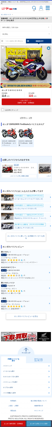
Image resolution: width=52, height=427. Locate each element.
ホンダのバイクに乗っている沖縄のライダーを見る (26, 237)
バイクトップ (7, 366)
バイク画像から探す (9, 393)
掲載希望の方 (38, 406)
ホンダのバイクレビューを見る (26, 316)
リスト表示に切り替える (14, 41)
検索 (34, 10)
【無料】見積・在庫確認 (25, 102)
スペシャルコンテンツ (38, 360)
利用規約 (13, 401)
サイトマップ (38, 410)
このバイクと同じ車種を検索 (19, 176)
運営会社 (13, 410)
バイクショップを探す (10, 382)
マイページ (41, 10)
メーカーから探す (9, 371)
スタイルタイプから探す (11, 376)
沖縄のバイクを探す (13, 360)
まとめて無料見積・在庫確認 (13, 423)
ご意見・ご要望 (13, 406)
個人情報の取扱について (39, 401)
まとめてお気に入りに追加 (38, 423)
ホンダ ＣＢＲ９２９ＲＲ (12, 90)
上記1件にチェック (11, 110)
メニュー (48, 10)
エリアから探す (8, 387)
